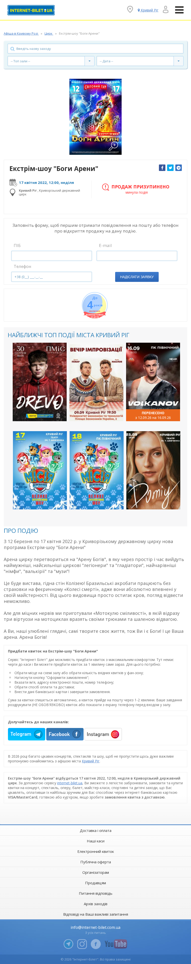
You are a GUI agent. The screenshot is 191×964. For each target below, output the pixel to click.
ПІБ (17, 245)
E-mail (105, 245)
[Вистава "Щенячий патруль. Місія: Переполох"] (40, 470)
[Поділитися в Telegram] (178, 167)
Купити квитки (36, 413)
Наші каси (95, 840)
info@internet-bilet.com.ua (95, 927)
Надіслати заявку (137, 277)
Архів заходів (95, 903)
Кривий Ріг (90, 761)
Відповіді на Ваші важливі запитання (95, 914)
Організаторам (95, 872)
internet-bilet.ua (69, 783)
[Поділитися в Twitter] (170, 167)
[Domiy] (153, 470)
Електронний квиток (95, 851)
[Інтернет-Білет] (31, 10)
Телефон (22, 266)
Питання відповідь (95, 893)
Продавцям (95, 882)
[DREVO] (40, 382)
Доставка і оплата (95, 830)
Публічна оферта (95, 861)
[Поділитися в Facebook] (162, 167)
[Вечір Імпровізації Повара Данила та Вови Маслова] (96, 382)
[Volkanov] (153, 382)
